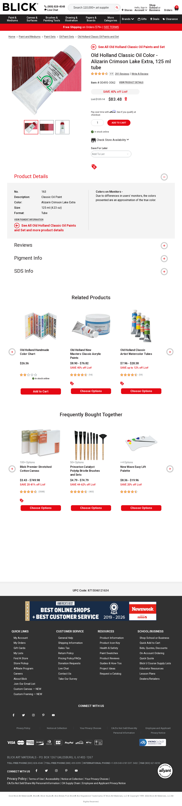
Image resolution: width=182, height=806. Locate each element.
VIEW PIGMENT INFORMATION (28, 219)
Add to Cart (40, 391)
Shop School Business (154, 7)
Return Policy (66, 653)
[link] (51, 10)
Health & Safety (109, 648)
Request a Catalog (110, 673)
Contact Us (64, 673)
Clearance (172, 19)
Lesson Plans (147, 673)
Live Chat (63, 668)
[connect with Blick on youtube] (53, 717)
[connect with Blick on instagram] (33, 717)
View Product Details (131, 82)
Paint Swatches (109, 653)
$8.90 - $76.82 (79, 363)
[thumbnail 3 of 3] (62, 127)
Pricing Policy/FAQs (69, 658)
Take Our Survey (67, 678)
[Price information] (95, 167)
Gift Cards (19, 648)
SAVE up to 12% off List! (134, 367)
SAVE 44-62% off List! (83, 484)
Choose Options (91, 391)
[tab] (91, 176)
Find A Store (21, 658)
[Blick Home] (20, 7)
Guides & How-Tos (111, 663)
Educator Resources (152, 668)
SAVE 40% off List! (115, 91)
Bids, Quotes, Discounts (153, 648)
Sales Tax (63, 648)
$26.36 (24, 363)
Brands (126, 19)
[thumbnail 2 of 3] (47, 127)
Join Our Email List (24, 683)
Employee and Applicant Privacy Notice (158, 730)
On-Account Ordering (152, 653)
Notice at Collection (57, 728)
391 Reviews (122, 73)
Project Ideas (107, 668)
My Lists (18, 653)
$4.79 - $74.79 (79, 480)
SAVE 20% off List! (131, 484)
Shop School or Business (154, 637)
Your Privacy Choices (90, 728)
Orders (168, 10)
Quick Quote (147, 658)
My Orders (20, 642)
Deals (156, 19)
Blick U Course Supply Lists (155, 663)
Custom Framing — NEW (28, 694)
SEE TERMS (111, 27)
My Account (21, 637)
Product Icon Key (110, 642)
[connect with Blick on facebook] (13, 717)
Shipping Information (70, 642)
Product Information (112, 637)
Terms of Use (36, 779)
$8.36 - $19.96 (129, 480)
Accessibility (53, 779)
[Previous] (12, 351)
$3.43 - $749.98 (30, 480)
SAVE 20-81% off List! (32, 484)
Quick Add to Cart (150, 642)
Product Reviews (109, 658)
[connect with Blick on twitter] (23, 717)
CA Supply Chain (71, 783)
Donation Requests (69, 663)
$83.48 (115, 99)
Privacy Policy (23, 728)
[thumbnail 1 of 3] (31, 127)
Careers (18, 673)
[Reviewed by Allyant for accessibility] (165, 771)
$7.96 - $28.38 (129, 363)
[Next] (169, 351)
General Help (65, 637)
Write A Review (140, 73)
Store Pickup (21, 663)
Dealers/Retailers (150, 678)
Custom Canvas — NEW (27, 689)
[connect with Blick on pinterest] (43, 717)
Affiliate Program (23, 668)
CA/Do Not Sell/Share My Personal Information (124, 730)
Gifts (144, 19)
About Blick (20, 678)
